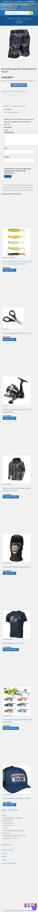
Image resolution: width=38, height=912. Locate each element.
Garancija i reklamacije (8, 863)
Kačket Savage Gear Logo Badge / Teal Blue (17, 798)
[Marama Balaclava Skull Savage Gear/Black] (16, 548)
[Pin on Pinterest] (16, 95)
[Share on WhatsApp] (3, 95)
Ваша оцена (8, 127)
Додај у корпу (19, 85)
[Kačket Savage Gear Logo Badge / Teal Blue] (16, 779)
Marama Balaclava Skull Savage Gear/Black (17, 567)
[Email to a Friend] (13, 95)
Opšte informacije (7, 850)
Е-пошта (7, 157)
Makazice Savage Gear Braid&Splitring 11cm (17, 333)
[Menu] (2, 7)
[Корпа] (36, 7)
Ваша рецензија (9, 132)
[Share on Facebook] (6, 95)
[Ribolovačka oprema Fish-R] (19, 7)
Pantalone (16, 91)
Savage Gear (27, 18)
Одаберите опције (10, 496)
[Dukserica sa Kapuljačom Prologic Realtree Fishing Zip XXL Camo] (16, 469)
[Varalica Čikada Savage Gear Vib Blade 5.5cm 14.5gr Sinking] (16, 701)
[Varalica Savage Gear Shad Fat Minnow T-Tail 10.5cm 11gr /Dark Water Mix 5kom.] (16, 242)
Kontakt (4, 856)
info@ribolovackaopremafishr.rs (13, 830)
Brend (19, 18)
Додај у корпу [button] (9, 270)
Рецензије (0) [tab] (6, 106)
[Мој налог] (32, 7)
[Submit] (31, 13)
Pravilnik (4, 853)
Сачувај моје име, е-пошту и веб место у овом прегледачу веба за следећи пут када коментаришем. (17, 171)
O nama (3, 860)
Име (6, 148)
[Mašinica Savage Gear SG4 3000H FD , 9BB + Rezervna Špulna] (16, 390)
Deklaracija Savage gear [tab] (18, 106)
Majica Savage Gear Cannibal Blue (14, 643)
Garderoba (10, 91)
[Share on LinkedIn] (19, 95)
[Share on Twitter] (9, 95)
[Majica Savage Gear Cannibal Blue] (16, 624)
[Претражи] (5, 7)
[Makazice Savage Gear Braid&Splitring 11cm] (13, 317)
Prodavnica (11, 18)
